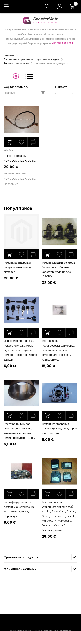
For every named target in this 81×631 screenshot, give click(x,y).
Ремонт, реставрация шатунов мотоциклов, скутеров (17, 267)
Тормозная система (17, 63)
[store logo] (40, 20)
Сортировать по (15, 86)
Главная (9, 55)
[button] (21, 142)
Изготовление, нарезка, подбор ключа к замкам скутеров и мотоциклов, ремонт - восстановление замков (20, 350)
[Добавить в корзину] (10, 142)
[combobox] (22, 93)
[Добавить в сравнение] (33, 254)
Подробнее (11, 184)
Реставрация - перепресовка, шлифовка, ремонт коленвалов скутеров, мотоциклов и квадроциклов (58, 350)
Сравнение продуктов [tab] (21, 557)
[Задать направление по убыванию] (43, 93)
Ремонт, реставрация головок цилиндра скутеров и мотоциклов (59, 428)
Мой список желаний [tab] (20, 569)
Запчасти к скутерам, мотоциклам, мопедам (32, 59)
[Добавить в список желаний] (21, 254)
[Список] (29, 76)
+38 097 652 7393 (62, 43)
